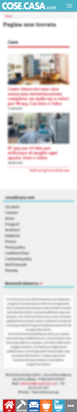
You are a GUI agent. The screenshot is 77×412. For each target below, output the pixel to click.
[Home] (29, 6)
